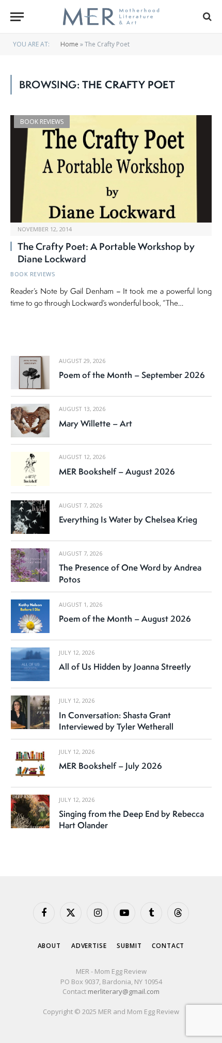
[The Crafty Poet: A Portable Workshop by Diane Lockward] (111, 168)
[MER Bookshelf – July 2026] (30, 763)
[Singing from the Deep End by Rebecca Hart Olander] (30, 811)
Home (69, 44)
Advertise (89, 945)
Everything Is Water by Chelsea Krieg (128, 519)
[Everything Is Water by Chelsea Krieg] (30, 517)
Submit (129, 945)
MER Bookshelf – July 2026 (110, 765)
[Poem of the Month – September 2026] (30, 372)
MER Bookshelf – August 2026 (117, 471)
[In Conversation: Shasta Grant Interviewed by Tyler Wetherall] (30, 712)
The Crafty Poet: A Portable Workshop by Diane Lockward (106, 252)
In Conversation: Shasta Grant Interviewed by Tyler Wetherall (116, 720)
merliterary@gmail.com (124, 991)
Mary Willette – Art (95, 423)
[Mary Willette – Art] (30, 420)
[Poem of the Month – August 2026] (30, 616)
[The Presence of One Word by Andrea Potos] (30, 565)
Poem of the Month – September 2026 (132, 375)
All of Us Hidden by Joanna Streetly (125, 666)
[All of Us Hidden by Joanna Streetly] (30, 664)
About (49, 945)
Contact (168, 945)
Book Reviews (42, 121)
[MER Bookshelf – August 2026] (30, 468)
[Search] (206, 16)
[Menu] (17, 16)
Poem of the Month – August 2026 (125, 618)
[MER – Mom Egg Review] (110, 17)
